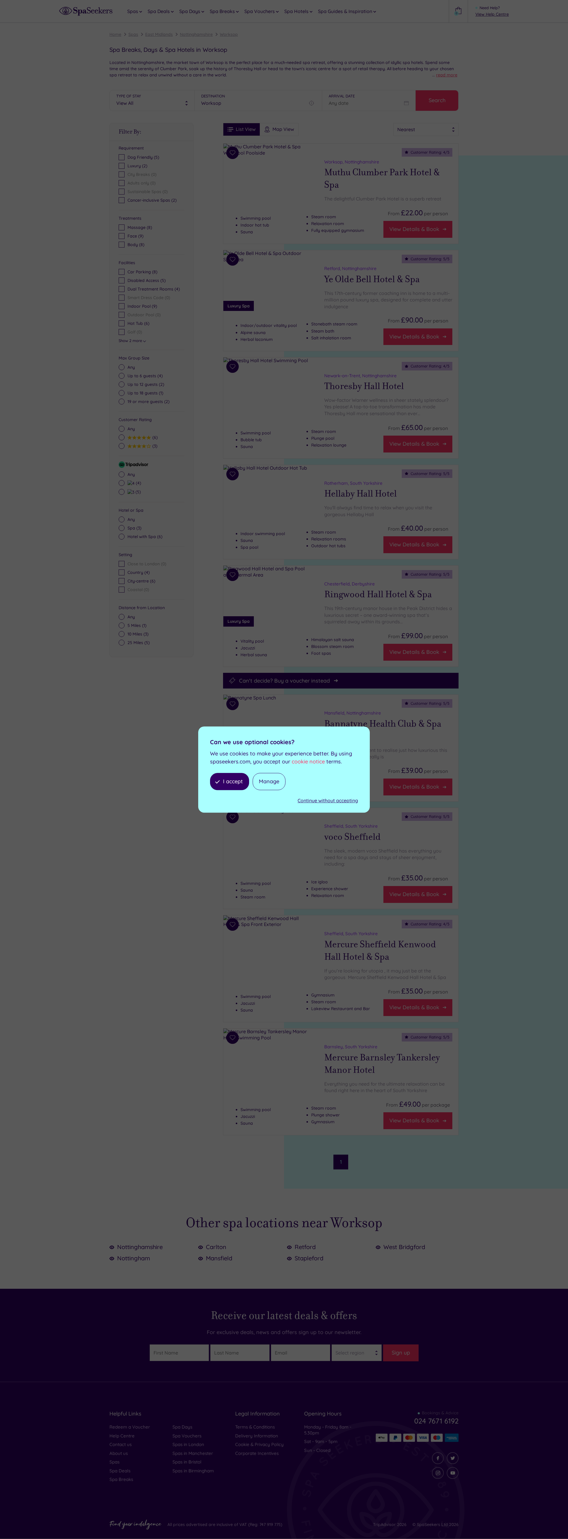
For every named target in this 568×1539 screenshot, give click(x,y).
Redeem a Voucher (129, 1427)
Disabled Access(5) (147, 280)
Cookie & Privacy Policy (259, 1444)
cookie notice (308, 761)
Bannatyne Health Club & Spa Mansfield (382, 729)
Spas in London (188, 1444)
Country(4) (139, 572)
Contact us (120, 1444)
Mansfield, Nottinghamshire (352, 713)
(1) (145, 393)
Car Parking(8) (142, 272)
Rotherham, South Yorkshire (353, 483)
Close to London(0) (147, 564)
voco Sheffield (352, 836)
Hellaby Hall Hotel (360, 493)
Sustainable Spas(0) (148, 191)
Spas (133, 34)
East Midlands (159, 34)
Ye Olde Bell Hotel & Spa (372, 279)
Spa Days (182, 1427)
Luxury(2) (137, 165)
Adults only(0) (142, 183)
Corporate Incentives (257, 1453)
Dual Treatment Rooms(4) (154, 289)
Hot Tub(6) (138, 323)
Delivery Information (256, 1436)
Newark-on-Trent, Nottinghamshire (360, 375)
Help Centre (122, 1436)
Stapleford (309, 1258)
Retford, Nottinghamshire (350, 268)
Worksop (229, 34)
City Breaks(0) (142, 174)
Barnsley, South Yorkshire (350, 1046)
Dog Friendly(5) (143, 157)
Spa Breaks (121, 1479)
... (444, 75)
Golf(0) (135, 332)
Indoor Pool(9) (142, 306)
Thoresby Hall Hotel (364, 386)
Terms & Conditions (255, 1427)
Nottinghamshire (196, 34)
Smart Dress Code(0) (149, 297)
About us (118, 1453)
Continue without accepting (328, 801)
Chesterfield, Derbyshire (349, 584)
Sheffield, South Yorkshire (351, 826)
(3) (154, 446)
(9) (135, 236)
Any (131, 367)
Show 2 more (130, 340)
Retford (305, 1247)
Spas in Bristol (186, 1462)
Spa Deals (119, 1471)
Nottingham (133, 1258)
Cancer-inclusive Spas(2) (152, 200)
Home (115, 34)
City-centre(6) (141, 581)
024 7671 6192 (436, 1420)
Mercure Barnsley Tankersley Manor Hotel (382, 1063)
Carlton (216, 1247)
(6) (154, 437)
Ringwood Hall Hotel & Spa (378, 594)
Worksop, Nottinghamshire (351, 162)
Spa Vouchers (186, 1436)
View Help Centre (492, 14)
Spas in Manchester (192, 1453)
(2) (146, 384)
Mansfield (219, 1258)
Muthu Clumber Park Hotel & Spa (382, 178)
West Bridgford (404, 1247)
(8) (140, 227)
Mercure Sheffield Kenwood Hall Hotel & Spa (380, 950)
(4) (145, 375)
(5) (137, 492)
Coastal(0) (138, 589)
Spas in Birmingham (193, 1471)
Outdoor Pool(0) (144, 314)
